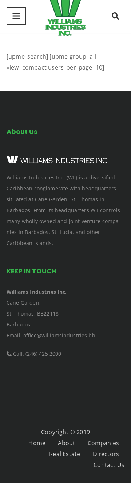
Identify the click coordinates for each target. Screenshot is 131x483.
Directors (106, 454)
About (66, 443)
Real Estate (64, 454)
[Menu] (16, 16)
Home (36, 443)
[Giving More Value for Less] (65, 16)
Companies (103, 443)
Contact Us (109, 465)
